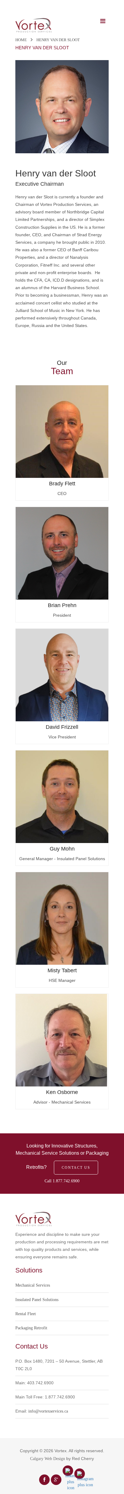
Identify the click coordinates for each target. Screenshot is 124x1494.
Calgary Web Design (47, 1458)
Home (21, 40)
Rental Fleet (25, 1314)
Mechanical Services (32, 1285)
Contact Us (76, 1168)
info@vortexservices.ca (48, 1411)
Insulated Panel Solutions (36, 1299)
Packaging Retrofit (31, 1328)
